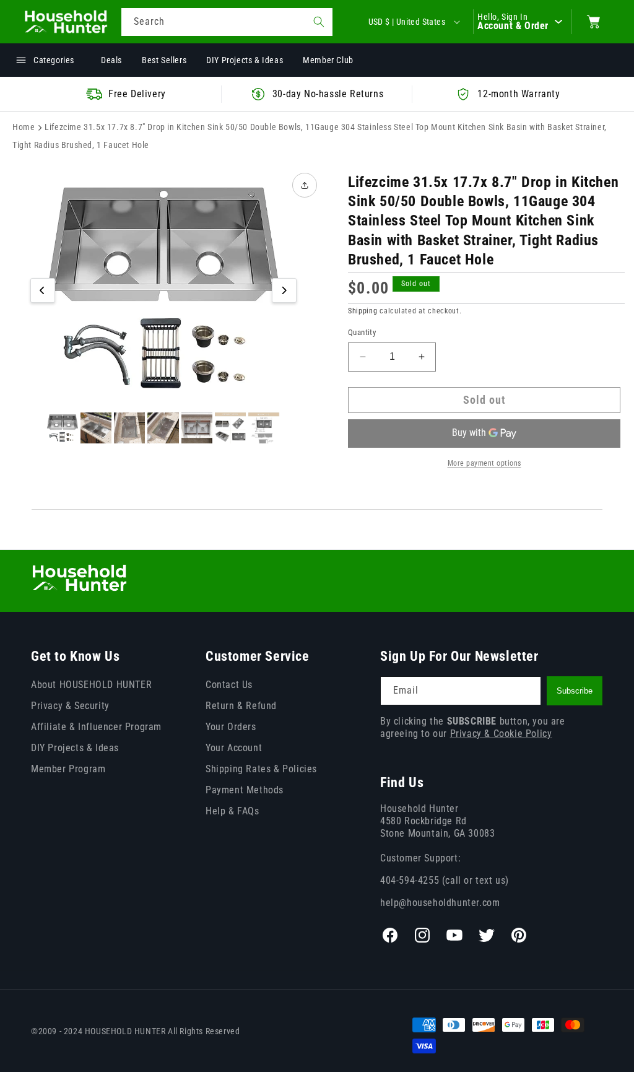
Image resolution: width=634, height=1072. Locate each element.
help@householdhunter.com (440, 903)
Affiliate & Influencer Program (96, 727)
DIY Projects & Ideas (75, 748)
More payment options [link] (484, 463)
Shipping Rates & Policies (261, 769)
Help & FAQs (232, 811)
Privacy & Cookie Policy (501, 733)
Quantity (362, 332)
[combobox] (226, 22)
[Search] (318, 21)
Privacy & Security (70, 706)
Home (23, 127)
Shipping (363, 311)
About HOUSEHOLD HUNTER (91, 685)
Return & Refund (241, 706)
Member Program (68, 769)
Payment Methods (245, 790)
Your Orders (231, 727)
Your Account (234, 748)
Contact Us (229, 685)
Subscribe (575, 690)
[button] (593, 21)
